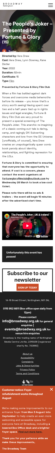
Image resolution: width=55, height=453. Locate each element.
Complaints (27, 362)
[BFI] (27, 383)
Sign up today (27, 287)
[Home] (12, 5)
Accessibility (27, 358)
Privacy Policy (27, 370)
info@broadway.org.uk (20, 321)
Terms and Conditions (27, 374)
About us (27, 354)
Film (11, 81)
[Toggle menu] (50, 5)
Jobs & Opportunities (27, 366)
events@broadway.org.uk (25, 329)
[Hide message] (51, 390)
